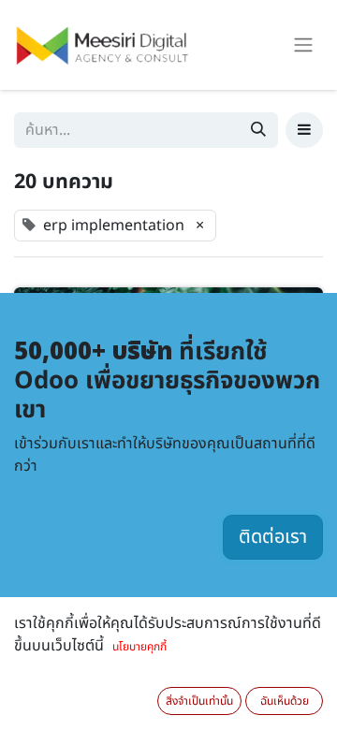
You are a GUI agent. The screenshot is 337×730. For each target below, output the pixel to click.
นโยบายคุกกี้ (139, 646)
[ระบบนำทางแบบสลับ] (303, 45)
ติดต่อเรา (273, 537)
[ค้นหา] (258, 130)
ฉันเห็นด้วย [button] (284, 701)
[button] (304, 130)
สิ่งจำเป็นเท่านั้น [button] (199, 701)
